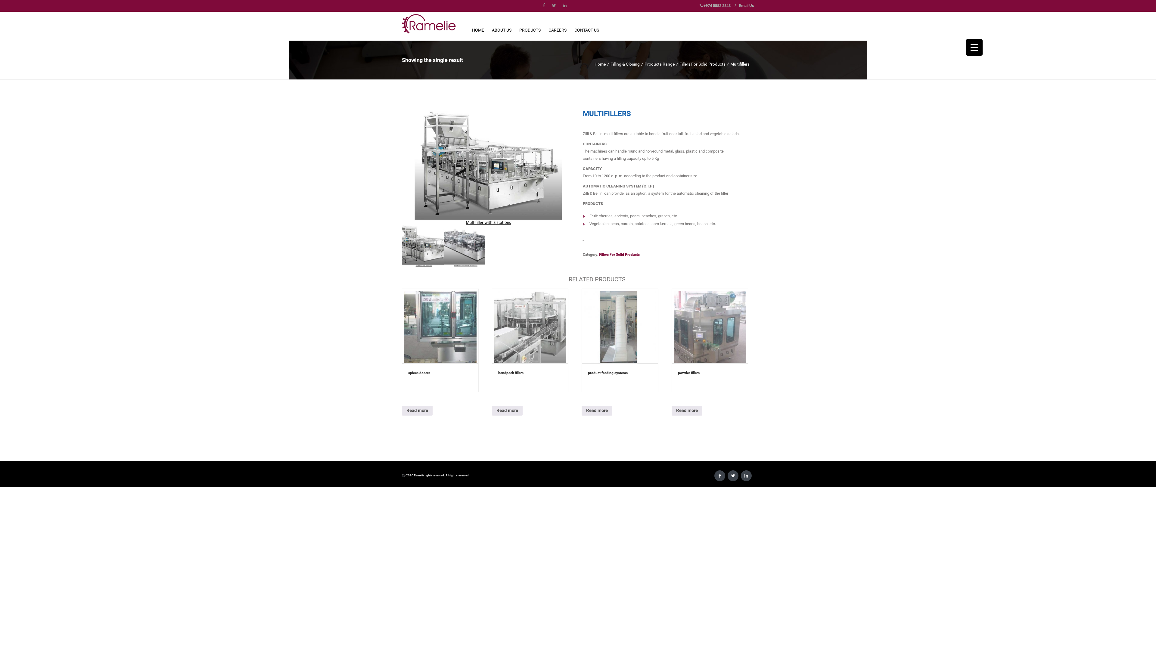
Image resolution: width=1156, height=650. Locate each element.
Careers (557, 30)
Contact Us (586, 30)
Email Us (746, 5)
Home (478, 30)
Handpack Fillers (511, 373)
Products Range (660, 64)
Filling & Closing (625, 64)
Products (530, 30)
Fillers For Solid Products (702, 64)
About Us (501, 30)
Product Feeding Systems (608, 373)
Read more (417, 410)
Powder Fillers (689, 373)
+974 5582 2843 (717, 5)
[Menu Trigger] (974, 47)
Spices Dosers (419, 373)
